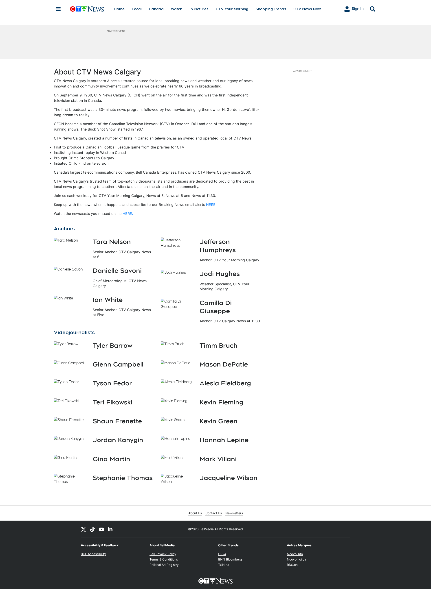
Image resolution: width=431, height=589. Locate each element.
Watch (176, 9)
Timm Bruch (218, 345)
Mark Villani (218, 459)
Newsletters (234, 513)
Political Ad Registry (164, 565)
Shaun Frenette (117, 421)
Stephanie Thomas (123, 478)
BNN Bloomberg (230, 559)
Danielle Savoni (117, 270)
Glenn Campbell (118, 364)
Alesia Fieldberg (225, 383)
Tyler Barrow (112, 345)
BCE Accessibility (93, 554)
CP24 (222, 554)
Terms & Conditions (164, 559)
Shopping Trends (270, 9)
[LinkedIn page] (110, 529)
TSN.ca (223, 565)
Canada (156, 9)
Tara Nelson (112, 241)
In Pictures (199, 9)
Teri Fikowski (112, 402)
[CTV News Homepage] (87, 9)
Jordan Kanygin (118, 440)
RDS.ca (292, 565)
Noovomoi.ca (296, 559)
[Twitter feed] (83, 529)
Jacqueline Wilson (228, 478)
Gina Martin (111, 459)
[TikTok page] (92, 529)
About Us (195, 513)
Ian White (108, 299)
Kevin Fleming (221, 402)
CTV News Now (307, 9)
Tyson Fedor (112, 383)
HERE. (211, 204)
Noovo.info (295, 554)
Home (119, 9)
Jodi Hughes (220, 273)
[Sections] (58, 8)
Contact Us (213, 513)
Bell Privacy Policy (163, 554)
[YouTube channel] (101, 529)
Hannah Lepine (224, 440)
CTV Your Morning (232, 9)
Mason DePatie (224, 364)
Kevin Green (218, 421)
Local (137, 9)
